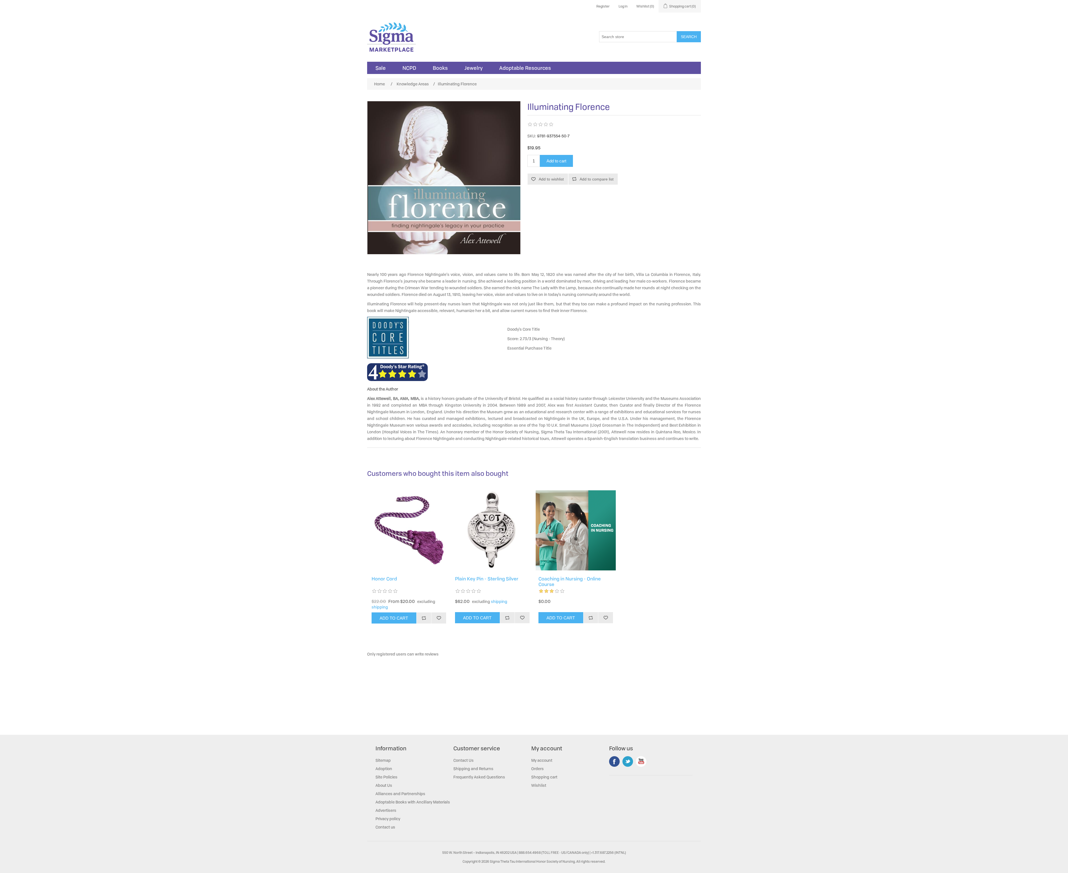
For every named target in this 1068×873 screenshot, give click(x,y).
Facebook (614, 761)
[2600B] (409, 530)
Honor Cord (384, 579)
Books (440, 68)
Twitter (627, 761)
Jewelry (473, 68)
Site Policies (386, 777)
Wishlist (538, 785)
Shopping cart (544, 777)
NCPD (409, 68)
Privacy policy (387, 818)
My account (541, 760)
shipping (380, 607)
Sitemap (383, 760)
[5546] (492, 530)
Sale (380, 68)
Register (603, 6)
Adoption (383, 768)
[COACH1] (576, 530)
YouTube (641, 761)
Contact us (385, 827)
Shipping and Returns (473, 768)
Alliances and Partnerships (400, 793)
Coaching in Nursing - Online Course (569, 581)
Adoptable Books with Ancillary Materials (412, 802)
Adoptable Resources (525, 68)
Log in (623, 6)
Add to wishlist (551, 179)
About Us (383, 785)
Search (689, 36)
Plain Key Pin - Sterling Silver (486, 579)
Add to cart (556, 161)
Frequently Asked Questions (479, 777)
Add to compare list (597, 179)
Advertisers (385, 810)
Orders (537, 768)
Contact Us (463, 760)
